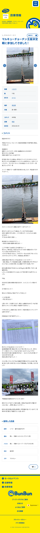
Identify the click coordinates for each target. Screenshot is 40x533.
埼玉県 (14, 105)
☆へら (14, 98)
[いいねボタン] (32, 466)
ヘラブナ (14, 89)
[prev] (4, 65)
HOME (4, 21)
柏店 (13, 122)
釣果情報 (9, 21)
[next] (35, 65)
